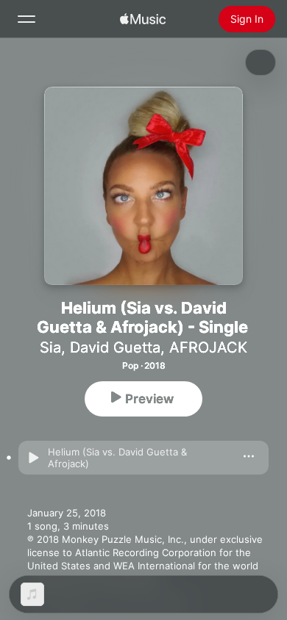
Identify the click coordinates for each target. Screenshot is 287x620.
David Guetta (115, 347)
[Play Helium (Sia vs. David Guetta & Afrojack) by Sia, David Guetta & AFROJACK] (33, 457)
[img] (143, 19)
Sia (50, 347)
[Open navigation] (26, 19)
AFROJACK (208, 347)
